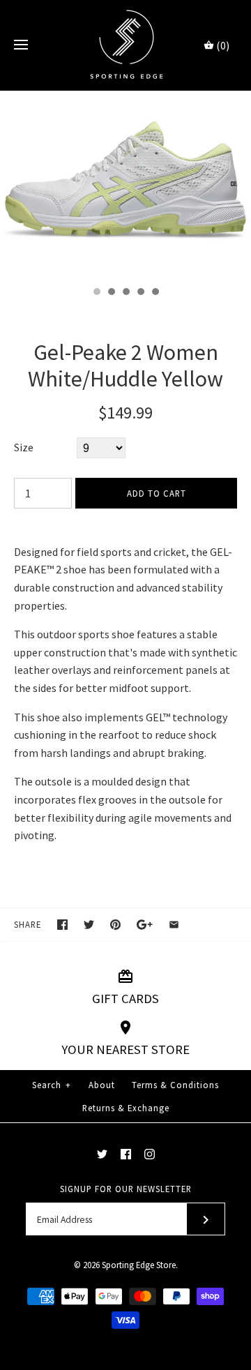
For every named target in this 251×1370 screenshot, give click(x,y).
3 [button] (125, 293)
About (102, 1084)
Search (51, 1084)
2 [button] (111, 293)
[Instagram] (149, 1154)
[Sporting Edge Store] (126, 45)
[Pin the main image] (115, 924)
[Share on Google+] (145, 924)
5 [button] (155, 293)
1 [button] (96, 293)
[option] (125, 185)
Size (23, 447)
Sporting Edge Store (139, 1264)
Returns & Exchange (125, 1107)
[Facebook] (126, 1154)
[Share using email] (174, 924)
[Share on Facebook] (62, 924)
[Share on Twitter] (89, 924)
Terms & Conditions (175, 1084)
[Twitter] (102, 1154)
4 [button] (140, 293)
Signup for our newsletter (126, 1188)
